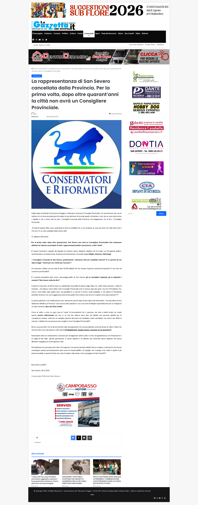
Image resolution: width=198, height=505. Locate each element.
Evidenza (48, 33)
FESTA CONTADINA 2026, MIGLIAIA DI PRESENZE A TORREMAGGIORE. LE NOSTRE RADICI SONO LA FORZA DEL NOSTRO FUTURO (107, 480)
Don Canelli (129, 33)
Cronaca (57, 33)
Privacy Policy (150, 44)
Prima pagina (37, 33)
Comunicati (89, 33)
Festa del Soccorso (109, 33)
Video (138, 33)
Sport (97, 33)
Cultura (73, 33)
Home (35, 69)
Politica (65, 33)
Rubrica (145, 33)
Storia (120, 33)
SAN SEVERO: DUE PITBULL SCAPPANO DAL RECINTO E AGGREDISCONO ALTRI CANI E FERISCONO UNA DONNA (74, 480)
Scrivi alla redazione (136, 44)
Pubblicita (160, 44)
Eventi (80, 33)
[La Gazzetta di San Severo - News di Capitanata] (54, 25)
